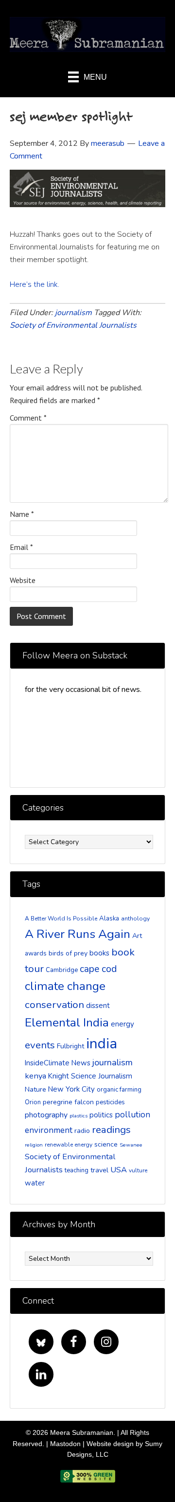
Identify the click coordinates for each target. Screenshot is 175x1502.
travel (99, 1170)
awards (36, 953)
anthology (135, 918)
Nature (35, 1089)
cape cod (98, 969)
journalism (73, 312)
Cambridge (62, 970)
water (35, 1183)
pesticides (110, 1102)
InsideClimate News (57, 1063)
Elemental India (67, 1022)
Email (21, 547)
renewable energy (68, 1145)
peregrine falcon (68, 1102)
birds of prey (68, 953)
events (40, 1045)
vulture (138, 1170)
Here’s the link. (35, 284)
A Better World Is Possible (61, 918)
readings (111, 1129)
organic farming (119, 1089)
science (106, 1144)
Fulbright (70, 1046)
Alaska (109, 918)
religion (34, 1145)
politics (101, 1115)
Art (137, 935)
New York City (71, 1089)
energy (122, 1024)
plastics (79, 1115)
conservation (54, 1004)
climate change (65, 986)
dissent (98, 1005)
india (101, 1043)
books (99, 953)
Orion (33, 1102)
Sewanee (131, 1145)
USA (118, 1169)
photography (46, 1115)
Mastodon (65, 1444)
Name (22, 514)
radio (82, 1130)
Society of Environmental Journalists (73, 325)
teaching (76, 1170)
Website (22, 580)
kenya (35, 1075)
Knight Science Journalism (90, 1076)
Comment (28, 418)
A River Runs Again (77, 934)
